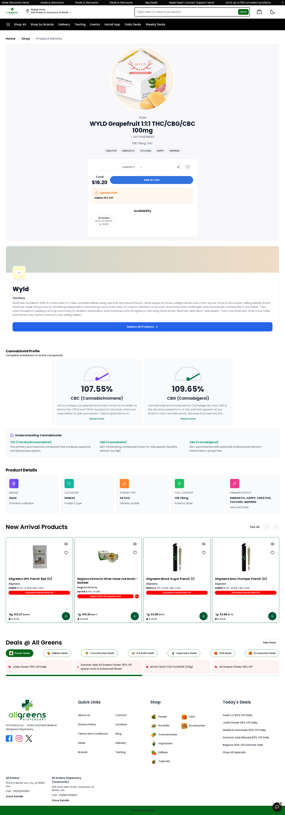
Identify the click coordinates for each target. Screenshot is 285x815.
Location (121, 724)
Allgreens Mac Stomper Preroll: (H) (241, 579)
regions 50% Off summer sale (243, 745)
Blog (118, 734)
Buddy (150, 810)
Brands (82, 752)
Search (243, 11)
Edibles (163, 752)
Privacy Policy (87, 724)
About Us (84, 715)
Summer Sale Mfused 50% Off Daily (246, 737)
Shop (26, 38)
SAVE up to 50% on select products (233, 2)
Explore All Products (140, 327)
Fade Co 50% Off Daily (237, 715)
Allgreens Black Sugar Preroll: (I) (170, 579)
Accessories (197, 725)
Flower (162, 717)
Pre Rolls (163, 725)
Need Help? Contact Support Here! (178, 2)
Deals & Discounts (37, 2)
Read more (97, 419)
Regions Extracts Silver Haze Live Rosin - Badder (107, 580)
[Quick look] (66, 544)
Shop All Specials (234, 752)
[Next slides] (275, 527)
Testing (120, 752)
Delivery (120, 743)
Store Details (14, 796)
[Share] (178, 167)
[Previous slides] (266, 527)
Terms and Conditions (93, 734)
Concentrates (167, 734)
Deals (81, 743)
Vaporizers (165, 743)
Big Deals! (137, 2)
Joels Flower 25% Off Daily (240, 722)
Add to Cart (152, 180)
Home (11, 38)
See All (254, 527)
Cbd (192, 717)
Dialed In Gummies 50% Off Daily (244, 730)
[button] (66, 616)
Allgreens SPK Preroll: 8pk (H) (30, 579)
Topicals (164, 761)
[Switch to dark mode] (272, 12)
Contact (121, 715)
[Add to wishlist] (187, 167)
